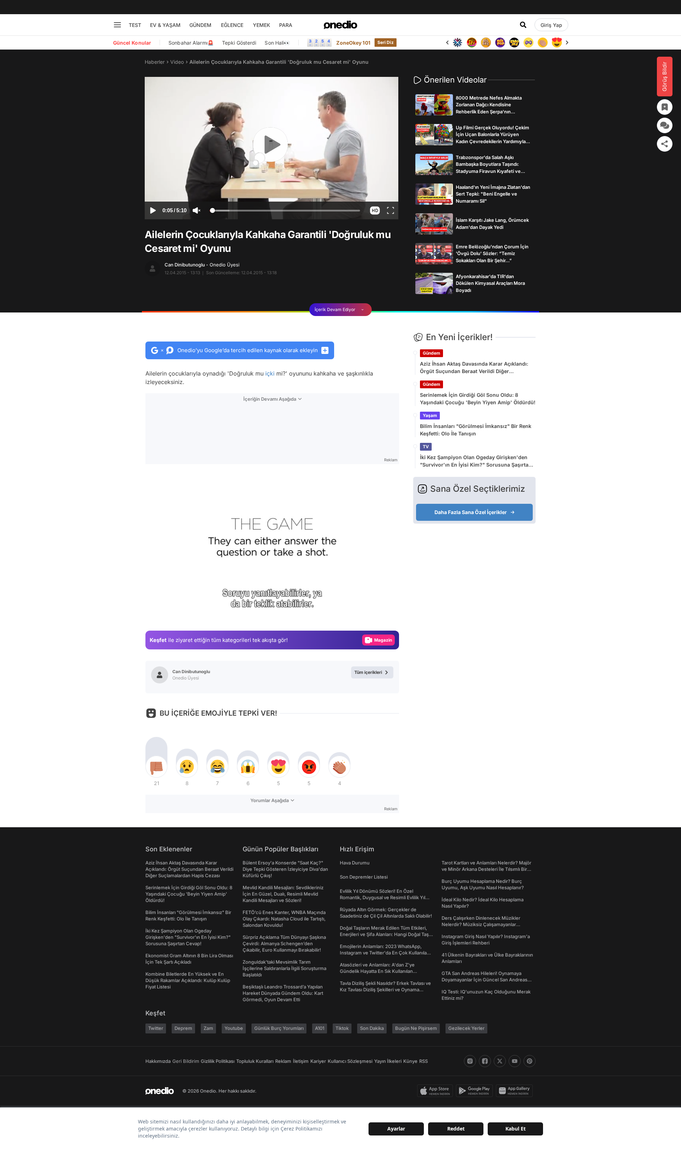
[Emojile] (514, 42)
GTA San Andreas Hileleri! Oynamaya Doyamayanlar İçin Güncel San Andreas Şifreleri (484, 979)
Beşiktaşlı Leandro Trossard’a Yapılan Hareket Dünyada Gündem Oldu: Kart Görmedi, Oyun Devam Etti (283, 993)
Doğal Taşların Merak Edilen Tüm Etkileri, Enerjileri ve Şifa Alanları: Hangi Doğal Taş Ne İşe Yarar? (384, 934)
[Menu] (117, 25)
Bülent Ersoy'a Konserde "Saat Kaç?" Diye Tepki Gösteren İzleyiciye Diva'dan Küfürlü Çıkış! (285, 869)
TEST (135, 25)
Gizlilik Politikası (217, 1061)
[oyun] (528, 42)
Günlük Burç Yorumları (279, 1028)
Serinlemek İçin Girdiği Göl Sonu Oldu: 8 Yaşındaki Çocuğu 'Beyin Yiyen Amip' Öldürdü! (478, 398)
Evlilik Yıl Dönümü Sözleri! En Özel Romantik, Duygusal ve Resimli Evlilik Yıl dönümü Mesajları (382, 897)
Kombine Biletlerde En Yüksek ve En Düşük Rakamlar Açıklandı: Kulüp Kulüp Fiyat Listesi (187, 980)
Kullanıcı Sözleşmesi (350, 1061)
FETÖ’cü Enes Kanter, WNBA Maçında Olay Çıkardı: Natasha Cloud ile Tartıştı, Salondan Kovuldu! (284, 918)
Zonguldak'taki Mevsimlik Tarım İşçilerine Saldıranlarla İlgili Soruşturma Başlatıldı (284, 968)
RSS (423, 1061)
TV (426, 446)
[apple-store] (436, 1090)
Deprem (183, 1028)
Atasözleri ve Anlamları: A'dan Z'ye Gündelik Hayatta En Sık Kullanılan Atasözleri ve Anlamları (377, 971)
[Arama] (523, 24)
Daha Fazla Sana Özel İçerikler (470, 512)
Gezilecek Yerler (466, 1028)
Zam (208, 1028)
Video (177, 62)
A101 (319, 1028)
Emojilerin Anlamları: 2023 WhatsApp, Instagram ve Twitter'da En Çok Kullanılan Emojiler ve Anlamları (385, 952)
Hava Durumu (355, 863)
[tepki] (156, 767)
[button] (374, 210)
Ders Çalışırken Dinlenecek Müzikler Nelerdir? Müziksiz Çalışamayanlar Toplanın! (481, 924)
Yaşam (430, 415)
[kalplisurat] (557, 42)
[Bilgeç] (486, 42)
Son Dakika (372, 1028)
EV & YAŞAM (165, 25)
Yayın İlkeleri (388, 1061)
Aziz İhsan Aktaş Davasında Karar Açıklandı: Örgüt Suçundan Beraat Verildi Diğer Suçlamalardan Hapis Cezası (474, 368)
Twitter (155, 1028)
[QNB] (457, 42)
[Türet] (472, 42)
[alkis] (543, 42)
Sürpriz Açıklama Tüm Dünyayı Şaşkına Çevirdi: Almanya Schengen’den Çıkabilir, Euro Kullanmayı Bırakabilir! (284, 943)
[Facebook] (485, 1061)
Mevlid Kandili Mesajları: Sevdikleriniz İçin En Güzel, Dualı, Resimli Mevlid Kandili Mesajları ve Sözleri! (283, 894)
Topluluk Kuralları (254, 1061)
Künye (410, 1061)
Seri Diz (385, 42)
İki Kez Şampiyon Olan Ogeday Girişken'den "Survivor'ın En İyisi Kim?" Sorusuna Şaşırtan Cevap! (476, 461)
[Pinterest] (530, 1061)
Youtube (234, 1028)
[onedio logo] (340, 24)
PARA (285, 25)
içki (270, 373)
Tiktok (342, 1028)
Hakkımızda (158, 1061)
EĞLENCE (232, 25)
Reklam (283, 1061)
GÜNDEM (200, 25)
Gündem (431, 353)
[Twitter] (500, 1061)
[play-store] (476, 1090)
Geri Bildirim (185, 1061)
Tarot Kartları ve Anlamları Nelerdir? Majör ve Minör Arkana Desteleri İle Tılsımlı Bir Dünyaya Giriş (486, 869)
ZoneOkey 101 (353, 43)
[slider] (285, 211)
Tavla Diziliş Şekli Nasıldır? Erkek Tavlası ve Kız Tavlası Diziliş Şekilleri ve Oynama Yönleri (385, 989)
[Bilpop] (500, 42)
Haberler (155, 62)
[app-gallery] (516, 1090)
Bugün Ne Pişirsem (416, 1028)
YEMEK (261, 25)
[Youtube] (515, 1061)
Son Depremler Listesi (364, 877)
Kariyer (318, 1061)
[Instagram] (470, 1061)
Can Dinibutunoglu (202, 264)
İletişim (301, 1061)
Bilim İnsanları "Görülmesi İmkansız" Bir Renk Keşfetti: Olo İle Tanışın (475, 429)
